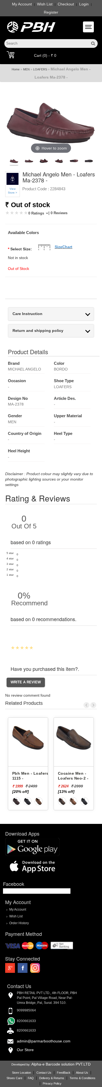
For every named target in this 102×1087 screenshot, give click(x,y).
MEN (26, 69)
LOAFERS (40, 69)
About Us (82, 1072)
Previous (86, 705)
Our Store (25, 1050)
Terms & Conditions (82, 1078)
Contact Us (43, 1072)
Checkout (66, 4)
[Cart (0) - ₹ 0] (10, 54)
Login (84, 4)
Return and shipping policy (38, 331)
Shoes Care (14, 1078)
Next (93, 705)
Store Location (21, 1072)
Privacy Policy (52, 1083)
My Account (22, 4)
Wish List (44, 4)
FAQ (31, 1078)
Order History (19, 923)
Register (51, 12)
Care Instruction (27, 314)
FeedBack (63, 1072)
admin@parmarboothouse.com (43, 1041)
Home (16, 69)
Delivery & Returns (51, 1078)
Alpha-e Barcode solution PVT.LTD (61, 1064)
